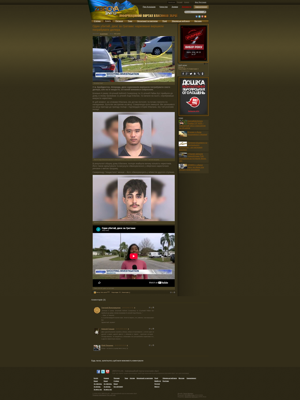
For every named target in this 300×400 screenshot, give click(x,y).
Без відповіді (118, 387)
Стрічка (97, 21)
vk (195, 73)
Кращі (96, 381)
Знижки (175, 7)
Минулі (156, 387)
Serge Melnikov (188, 393)
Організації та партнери (147, 21)
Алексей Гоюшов (107, 329)
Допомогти (186, 7)
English (186, 2)
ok (202, 73)
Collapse (205, 64)
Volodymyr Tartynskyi (191, 397)
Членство (163, 7)
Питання (119, 21)
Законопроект (201, 7)
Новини (106, 378)
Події (164, 21)
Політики (166, 381)
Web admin (117, 33)
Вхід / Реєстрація (200, 2)
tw (191, 73)
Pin (207, 64)
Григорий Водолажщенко (111, 308)
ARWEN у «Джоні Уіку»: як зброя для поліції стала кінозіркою (191, 167)
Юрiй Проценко (107, 345)
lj (198, 73)
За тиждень (98, 384)
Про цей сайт (111, 395)
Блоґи (108, 21)
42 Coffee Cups (190, 395)
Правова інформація (99, 395)
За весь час (98, 389)
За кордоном (104, 33)
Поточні (157, 384)
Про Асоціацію (149, 7)
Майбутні (157, 381)
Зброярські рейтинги (181, 21)
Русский (179, 2)
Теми (130, 21)
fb (183, 73)
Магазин (198, 21)
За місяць (97, 387)
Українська (171, 2)
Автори (132, 378)
